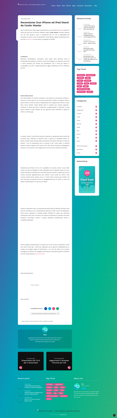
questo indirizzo (40, 254)
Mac (95, 5)
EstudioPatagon (63, 414)
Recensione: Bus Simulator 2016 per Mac (89, 50)
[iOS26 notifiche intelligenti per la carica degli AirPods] (79, 34)
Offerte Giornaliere (83, 89)
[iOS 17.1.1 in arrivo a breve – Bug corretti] (79, 42)
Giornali (88, 80)
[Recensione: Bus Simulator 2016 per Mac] (79, 48)
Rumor (90, 91)
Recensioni (88, 5)
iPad (63, 5)
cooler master (25, 321)
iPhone (68, 5)
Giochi (80, 80)
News (59, 5)
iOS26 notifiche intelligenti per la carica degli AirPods (90, 35)
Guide (79, 83)
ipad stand (32, 321)
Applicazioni (90, 75)
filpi (45, 335)
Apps (73, 5)
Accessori (80, 5)
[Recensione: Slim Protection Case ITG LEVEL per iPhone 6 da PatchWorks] (79, 56)
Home (53, 5)
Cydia (87, 77)
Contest (80, 77)
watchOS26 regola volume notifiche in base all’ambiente (89, 27)
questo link (30, 39)
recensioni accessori (47, 321)
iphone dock (38, 321)
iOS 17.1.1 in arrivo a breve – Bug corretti (90, 42)
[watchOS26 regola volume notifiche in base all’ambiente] (79, 26)
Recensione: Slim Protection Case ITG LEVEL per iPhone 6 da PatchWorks (90, 59)
